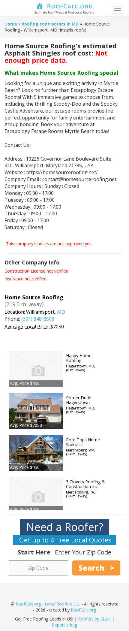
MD (61, 312)
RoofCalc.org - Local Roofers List (48, 604)
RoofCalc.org (83, 610)
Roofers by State (94, 619)
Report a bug (64, 625)
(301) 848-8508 (37, 319)
